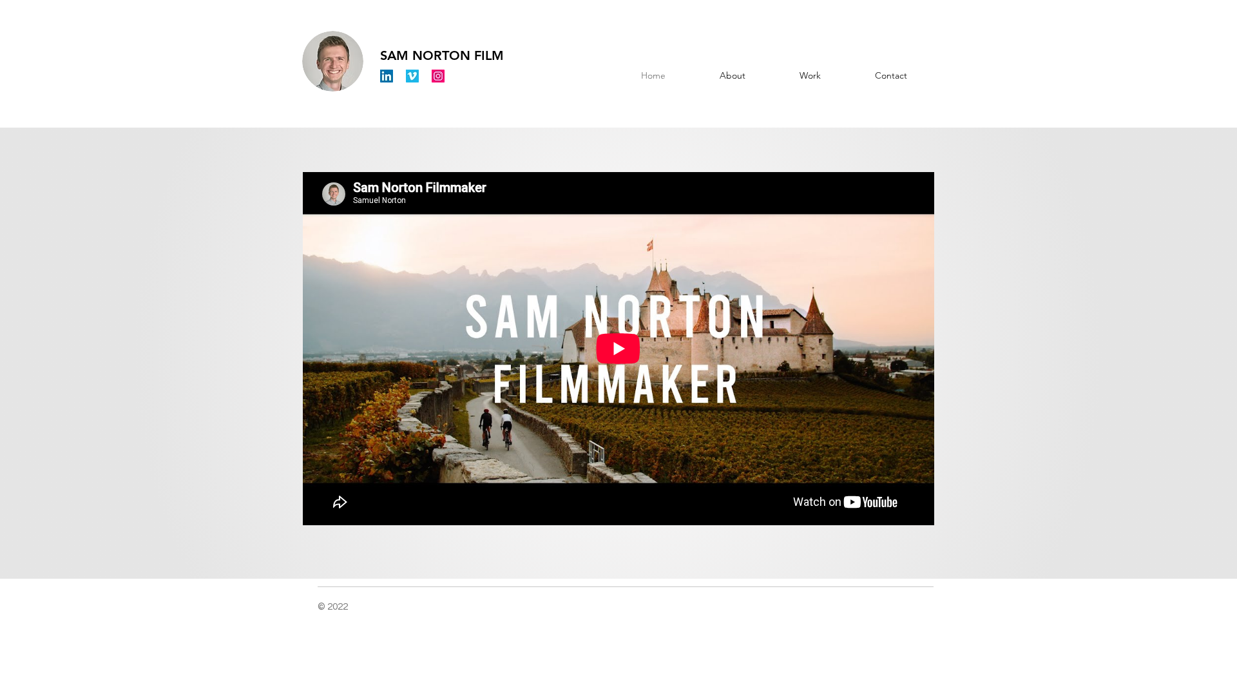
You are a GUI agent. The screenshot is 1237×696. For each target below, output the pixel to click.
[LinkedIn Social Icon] (386, 76)
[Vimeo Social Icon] (412, 76)
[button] (810, 75)
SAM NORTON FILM (442, 55)
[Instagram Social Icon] (438, 76)
